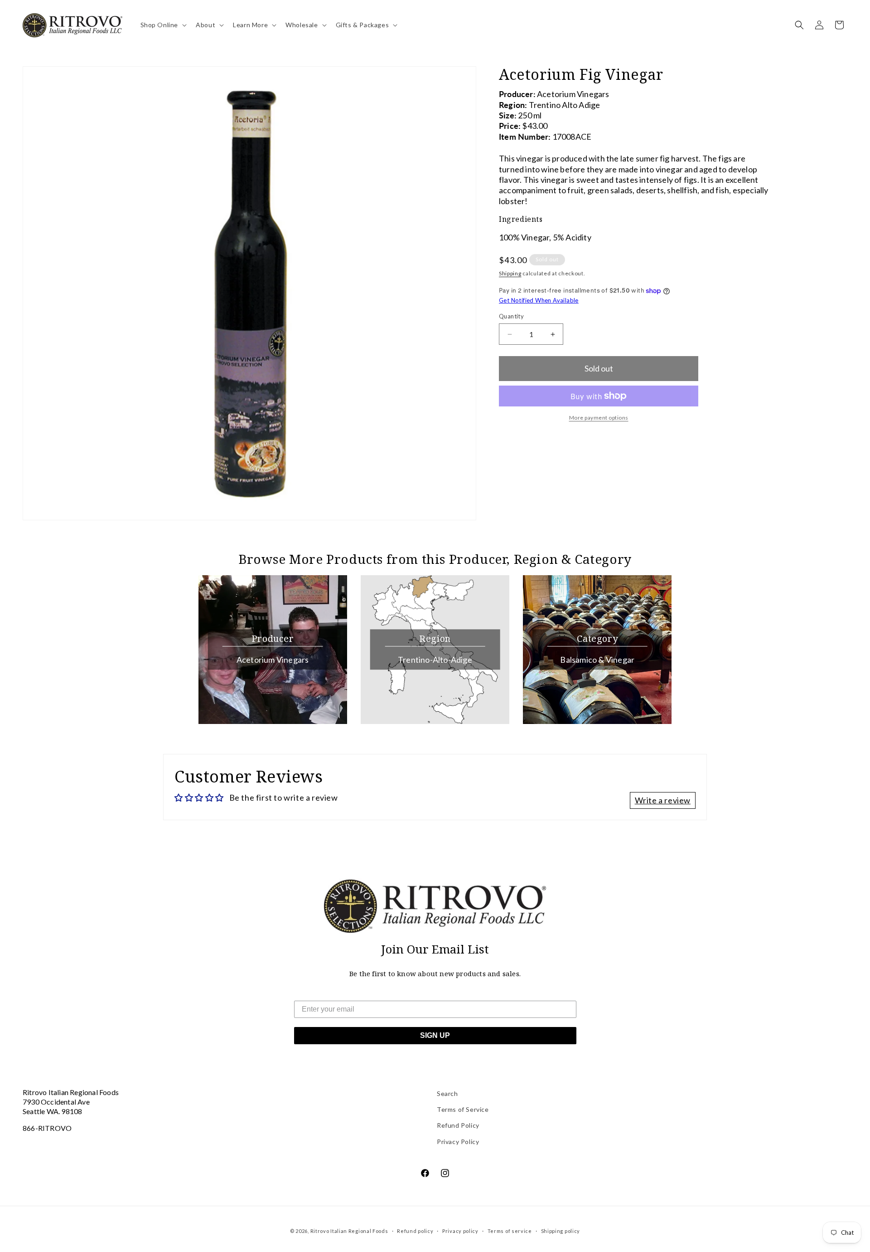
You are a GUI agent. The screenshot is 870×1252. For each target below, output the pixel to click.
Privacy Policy (458, 1141)
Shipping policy (560, 1231)
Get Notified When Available (539, 300)
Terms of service (510, 1231)
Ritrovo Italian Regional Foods (349, 1231)
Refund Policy (458, 1125)
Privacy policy (460, 1231)
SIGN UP (435, 1035)
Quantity (511, 316)
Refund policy (415, 1231)
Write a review (663, 800)
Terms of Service (463, 1109)
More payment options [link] (598, 417)
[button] (163, 24)
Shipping (510, 273)
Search (447, 1093)
